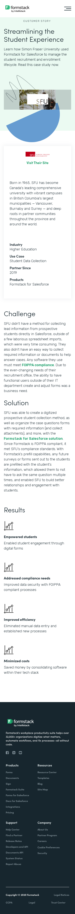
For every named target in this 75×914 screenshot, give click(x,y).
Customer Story (37, 21)
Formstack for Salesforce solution (33, 438)
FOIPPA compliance (38, 365)
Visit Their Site (37, 162)
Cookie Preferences (49, 847)
